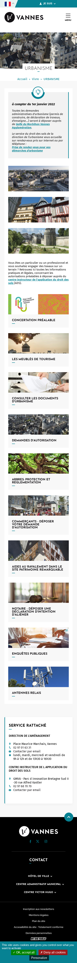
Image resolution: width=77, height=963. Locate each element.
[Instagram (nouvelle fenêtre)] (46, 842)
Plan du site (38, 921)
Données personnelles (39, 933)
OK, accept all (25, 952)
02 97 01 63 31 (22, 747)
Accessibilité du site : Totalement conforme (38, 927)
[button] (30, 841)
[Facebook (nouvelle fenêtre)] (30, 842)
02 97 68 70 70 (22, 786)
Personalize (39, 957)
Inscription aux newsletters (38, 909)
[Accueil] (23, 18)
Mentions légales (38, 915)
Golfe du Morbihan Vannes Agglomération (31, 125)
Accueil (22, 79)
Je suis (47, 3)
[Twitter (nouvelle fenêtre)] (38, 841)
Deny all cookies (54, 952)
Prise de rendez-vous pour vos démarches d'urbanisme (31, 149)
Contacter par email (27, 751)
